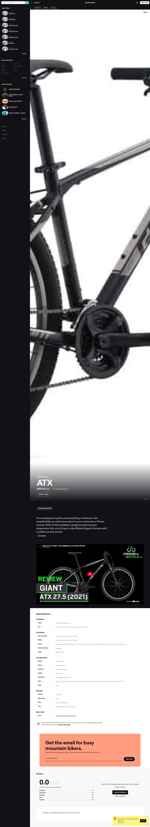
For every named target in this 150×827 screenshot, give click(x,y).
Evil (15, 68)
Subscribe (144, 2)
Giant (16, 70)
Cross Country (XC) (44, 508)
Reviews (53, 7)
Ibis (3, 68)
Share (145, 12)
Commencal (18, 66)
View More (24, 53)
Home (4, 126)
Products (5, 134)
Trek (3, 63)
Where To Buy (43, 494)
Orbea (4, 70)
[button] (121, 822)
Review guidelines (120, 796)
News (4, 138)
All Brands (24, 77)
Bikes (4, 130)
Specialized (5, 73)
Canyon (16, 63)
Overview (37, 7)
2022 (39, 477)
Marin (3, 66)
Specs (46, 7)
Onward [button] (143, 820)
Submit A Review (120, 792)
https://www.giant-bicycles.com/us (66, 716)
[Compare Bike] (53, 494)
